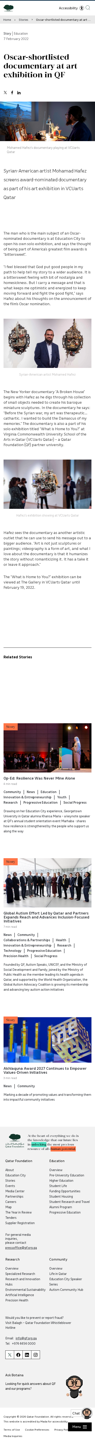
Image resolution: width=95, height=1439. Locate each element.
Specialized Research (20, 1274)
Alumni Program (60, 1207)
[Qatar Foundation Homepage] (10, 8)
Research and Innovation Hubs (22, 1281)
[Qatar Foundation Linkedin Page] (27, 1354)
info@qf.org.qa (26, 1338)
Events (10, 1186)
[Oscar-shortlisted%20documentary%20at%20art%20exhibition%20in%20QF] (5, 92)
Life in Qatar (58, 1274)
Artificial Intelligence (19, 1295)
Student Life (58, 1186)
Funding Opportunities (64, 1191)
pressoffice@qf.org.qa (21, 1248)
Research (11, 802)
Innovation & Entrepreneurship (27, 797)
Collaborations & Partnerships (27, 940)
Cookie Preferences (37, 1429)
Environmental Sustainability (25, 1289)
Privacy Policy (62, 1429)
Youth (61, 797)
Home (7, 19)
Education (49, 792)
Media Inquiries (13, 1436)
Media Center (15, 1191)
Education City (15, 1175)
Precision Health (16, 956)
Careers (10, 1202)
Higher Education (61, 1180)
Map (8, 1207)
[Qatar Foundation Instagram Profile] (35, 1354)
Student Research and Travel (69, 1202)
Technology (12, 950)
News (31, 792)
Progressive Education (40, 802)
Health (61, 940)
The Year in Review (18, 1212)
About (9, 1170)
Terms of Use (12, 1429)
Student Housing (61, 1196)
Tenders (11, 1217)
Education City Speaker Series (65, 1281)
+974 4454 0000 (24, 1343)
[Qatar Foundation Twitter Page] (9, 1354)
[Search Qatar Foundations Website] (87, 7)
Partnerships (14, 1196)
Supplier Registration (20, 1223)
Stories (23, 19)
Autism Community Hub (66, 1289)
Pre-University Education (66, 1175)
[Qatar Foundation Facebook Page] (18, 1354)
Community (12, 792)
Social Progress (75, 802)
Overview (56, 1170)
